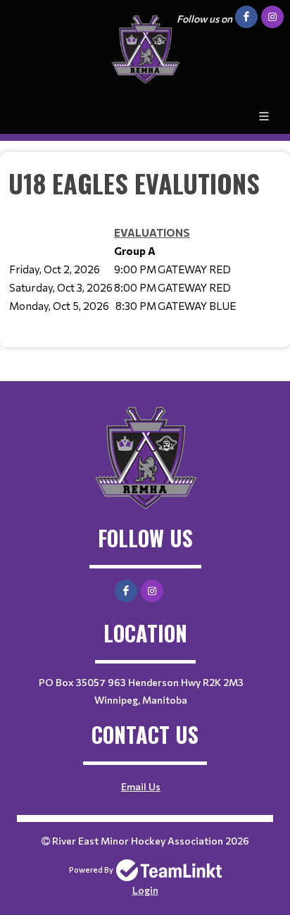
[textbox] (145, 250)
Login (145, 890)
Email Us (140, 786)
